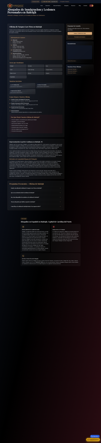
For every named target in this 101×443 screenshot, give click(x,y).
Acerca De (48, 5)
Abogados (66, 5)
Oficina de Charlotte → (73, 69)
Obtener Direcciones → (72, 60)
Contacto (85, 5)
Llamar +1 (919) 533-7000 (80, 33)
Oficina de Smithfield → (73, 71)
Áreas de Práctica (57, 5)
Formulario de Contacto (79, 37)
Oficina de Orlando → (72, 73)
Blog (80, 5)
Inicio (42, 5)
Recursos (73, 5)
